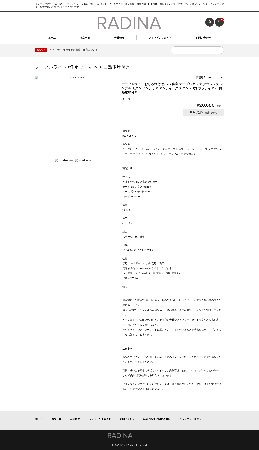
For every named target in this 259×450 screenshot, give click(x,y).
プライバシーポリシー (191, 419)
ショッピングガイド (160, 37)
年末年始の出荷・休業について (80, 49)
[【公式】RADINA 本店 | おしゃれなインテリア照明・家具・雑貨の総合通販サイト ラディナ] (129, 23)
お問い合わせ (203, 37)
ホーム (52, 37)
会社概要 (119, 37)
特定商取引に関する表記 (157, 419)
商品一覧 (85, 37)
